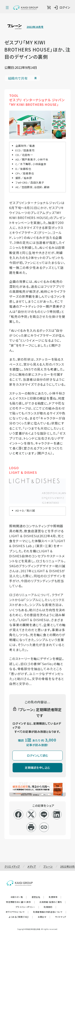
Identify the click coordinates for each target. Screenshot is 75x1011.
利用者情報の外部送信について (49, 911)
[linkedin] (56, 814)
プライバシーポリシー (27, 906)
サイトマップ (60, 916)
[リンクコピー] (43, 827)
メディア (31, 866)
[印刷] (31, 827)
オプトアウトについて (17, 911)
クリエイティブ (12, 866)
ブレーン (48, 866)
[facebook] (18, 814)
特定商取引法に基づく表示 (20, 901)
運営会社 (38, 896)
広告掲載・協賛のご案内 (53, 901)
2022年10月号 (35, 26)
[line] (43, 814)
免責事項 (55, 896)
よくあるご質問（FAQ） (21, 916)
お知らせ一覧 (19, 896)
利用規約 (50, 906)
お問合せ (44, 916)
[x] (31, 814)
